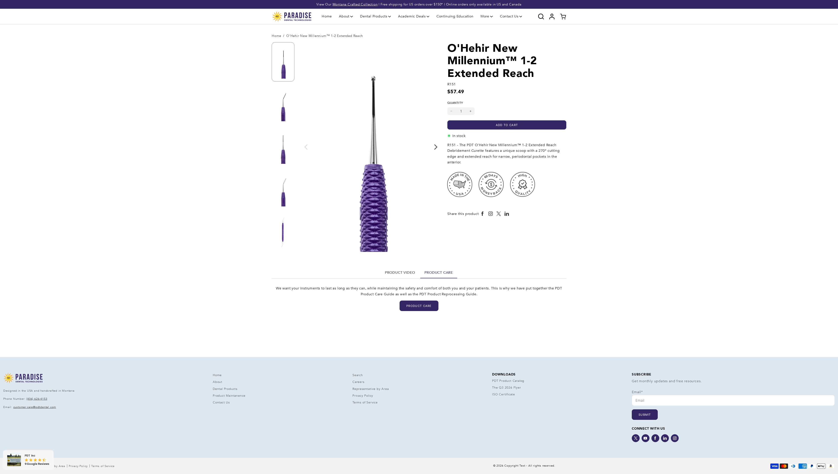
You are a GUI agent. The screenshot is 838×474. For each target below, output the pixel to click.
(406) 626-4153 (36, 399)
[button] (346, 16)
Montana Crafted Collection (355, 4)
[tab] (400, 272)
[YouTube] (645, 438)
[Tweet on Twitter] (498, 213)
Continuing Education (455, 16)
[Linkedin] (665, 438)
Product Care (438, 272)
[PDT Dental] (291, 16)
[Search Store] (541, 16)
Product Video (400, 272)
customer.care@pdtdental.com (34, 407)
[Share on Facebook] (482, 213)
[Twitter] (636, 438)
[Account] (552, 16)
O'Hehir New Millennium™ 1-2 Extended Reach (324, 36)
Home (327, 16)
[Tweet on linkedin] (507, 213)
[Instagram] (675, 438)
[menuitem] (326, 16)
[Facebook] (655, 438)
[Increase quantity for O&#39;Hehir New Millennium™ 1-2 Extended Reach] (471, 111)
